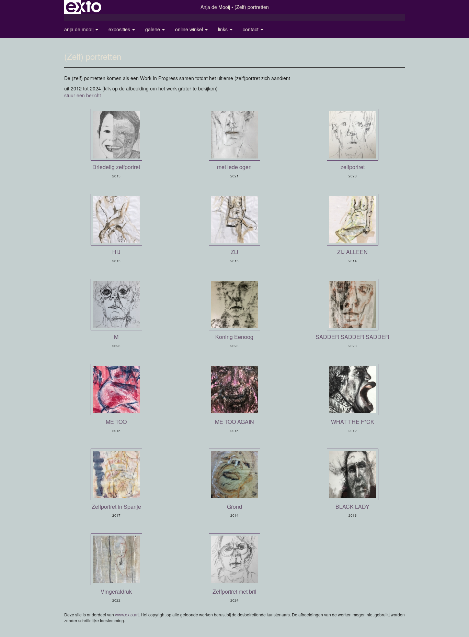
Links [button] (223, 29)
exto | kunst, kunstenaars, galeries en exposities (83, 7)
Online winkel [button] (189, 29)
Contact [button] (251, 29)
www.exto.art (127, 614)
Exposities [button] (119, 29)
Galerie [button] (153, 29)
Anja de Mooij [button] (79, 29)
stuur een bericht (82, 95)
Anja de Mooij (215, 6)
